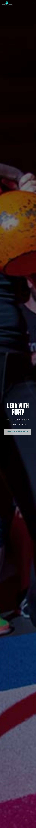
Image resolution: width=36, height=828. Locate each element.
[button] (33, 3)
